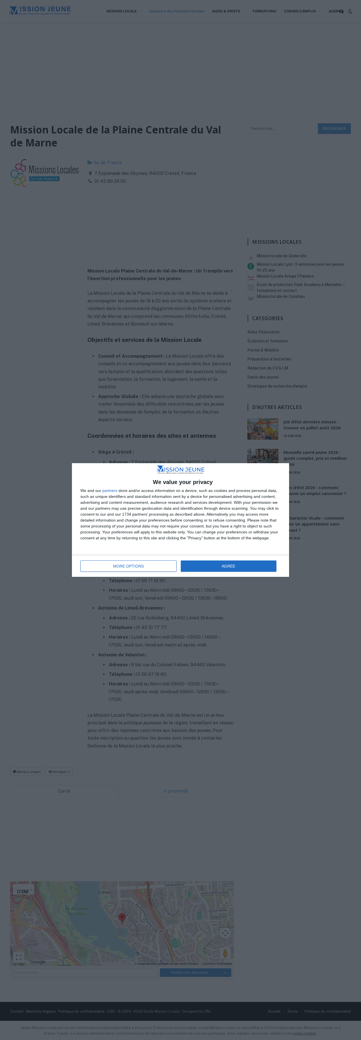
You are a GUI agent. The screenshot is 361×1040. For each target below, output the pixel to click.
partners (109, 490)
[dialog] (180, 520)
